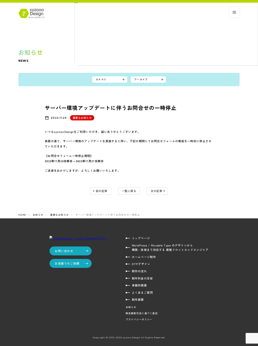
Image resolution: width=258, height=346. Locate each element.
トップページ (141, 238)
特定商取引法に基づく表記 (142, 313)
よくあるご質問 (142, 292)
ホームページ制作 (144, 257)
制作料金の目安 (142, 278)
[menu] (234, 12)
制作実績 (138, 299)
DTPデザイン (141, 264)
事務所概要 (139, 285)
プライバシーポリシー (139, 319)
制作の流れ (139, 271)
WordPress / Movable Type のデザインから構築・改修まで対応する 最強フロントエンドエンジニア (170, 247)
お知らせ (131, 307)
